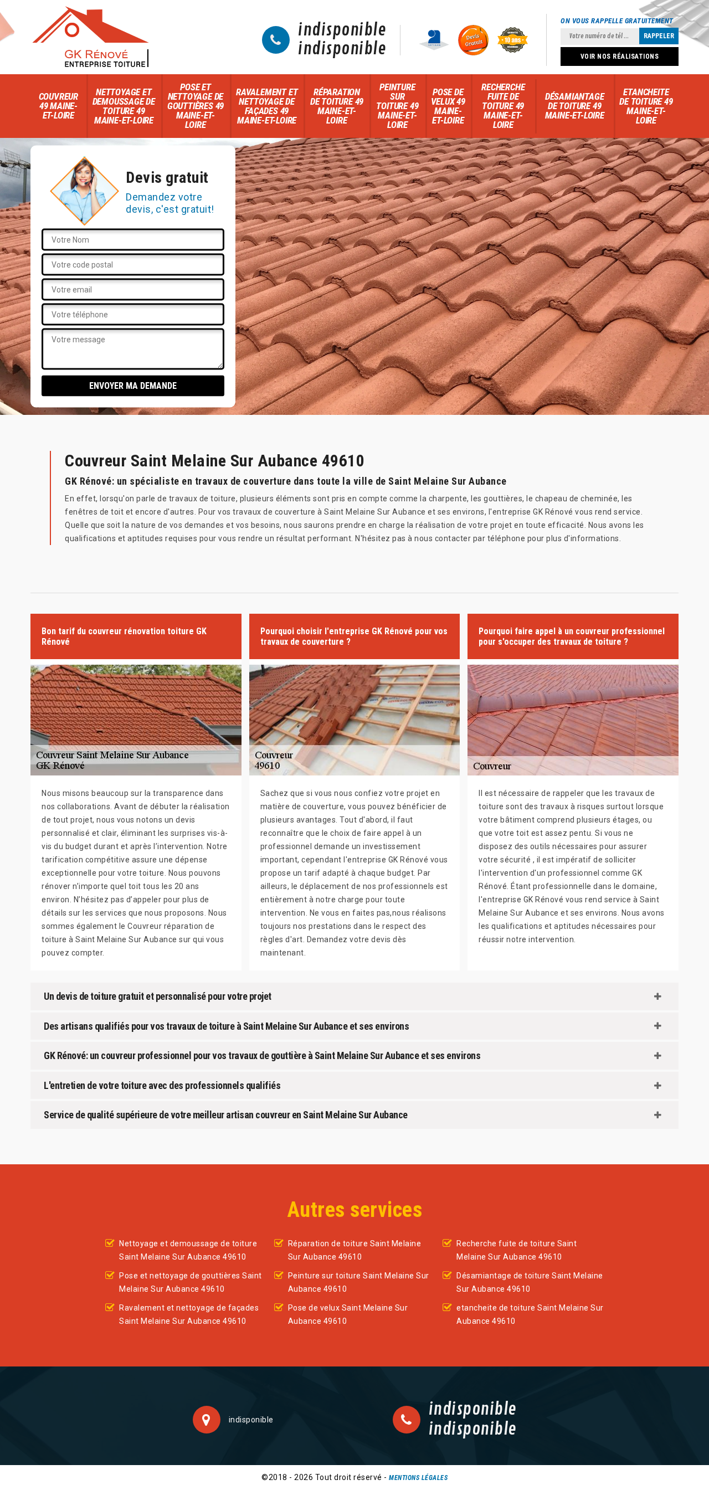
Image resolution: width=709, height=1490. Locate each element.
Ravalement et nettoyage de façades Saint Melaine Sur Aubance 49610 (189, 1314)
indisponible (342, 30)
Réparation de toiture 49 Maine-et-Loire (336, 106)
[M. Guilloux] (90, 37)
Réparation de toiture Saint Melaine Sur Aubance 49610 (355, 1250)
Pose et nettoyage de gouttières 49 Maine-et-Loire (195, 105)
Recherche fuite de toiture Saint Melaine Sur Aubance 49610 (516, 1250)
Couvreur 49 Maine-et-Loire (58, 106)
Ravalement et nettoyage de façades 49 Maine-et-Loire (266, 106)
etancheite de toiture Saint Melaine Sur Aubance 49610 (530, 1314)
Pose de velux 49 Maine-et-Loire (448, 106)
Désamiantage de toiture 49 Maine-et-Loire (574, 106)
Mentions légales (418, 1478)
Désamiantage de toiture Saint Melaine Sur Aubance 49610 (529, 1282)
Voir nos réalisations (619, 56)
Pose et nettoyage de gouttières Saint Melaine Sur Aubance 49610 (190, 1282)
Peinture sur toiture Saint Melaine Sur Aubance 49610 (358, 1282)
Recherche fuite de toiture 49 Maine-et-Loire (503, 105)
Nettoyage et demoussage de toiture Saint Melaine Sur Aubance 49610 (188, 1250)
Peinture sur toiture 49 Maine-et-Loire (397, 105)
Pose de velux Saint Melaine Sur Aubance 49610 (348, 1314)
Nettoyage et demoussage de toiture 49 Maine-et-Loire (124, 106)
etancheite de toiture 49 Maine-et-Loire (645, 106)
